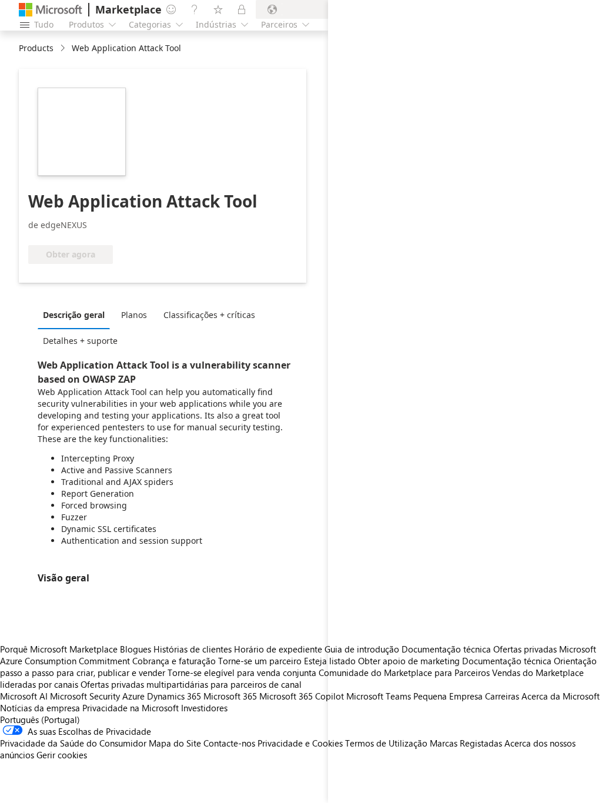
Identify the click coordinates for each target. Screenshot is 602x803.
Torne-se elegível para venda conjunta (242, 672)
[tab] (77, 314)
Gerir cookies (61, 755)
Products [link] (36, 47)
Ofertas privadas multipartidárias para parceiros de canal (191, 684)
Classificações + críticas (209, 314)
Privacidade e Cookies (300, 743)
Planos (134, 314)
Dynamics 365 (174, 696)
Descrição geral (74, 314)
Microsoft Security (85, 696)
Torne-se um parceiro (260, 661)
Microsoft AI (24, 696)
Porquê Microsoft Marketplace (59, 649)
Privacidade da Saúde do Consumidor (73, 743)
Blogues (135, 649)
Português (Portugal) (40, 719)
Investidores (204, 708)
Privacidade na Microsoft (130, 708)
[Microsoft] (50, 9)
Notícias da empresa (40, 708)
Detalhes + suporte (80, 340)
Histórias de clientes (192, 649)
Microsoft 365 (230, 696)
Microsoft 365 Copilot (301, 696)
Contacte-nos (229, 743)
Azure (133, 696)
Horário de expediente (278, 649)
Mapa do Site (175, 743)
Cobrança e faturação (174, 661)
